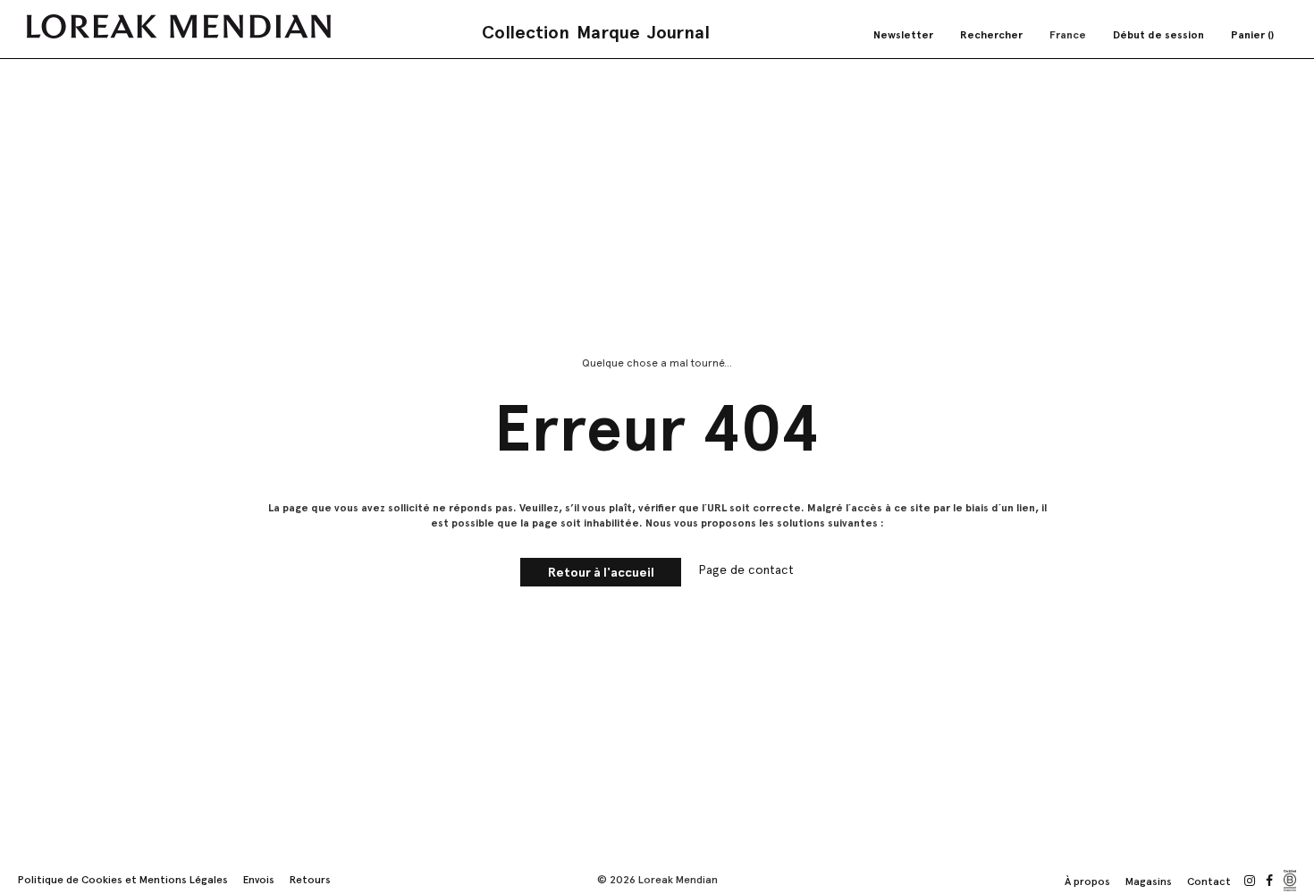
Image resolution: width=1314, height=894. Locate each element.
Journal (678, 32)
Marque (608, 32)
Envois (258, 879)
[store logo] (179, 26)
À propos (1087, 881)
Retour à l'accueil (601, 572)
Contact (1209, 881)
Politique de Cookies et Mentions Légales (123, 879)
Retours (310, 879)
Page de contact (746, 569)
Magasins (1148, 881)
